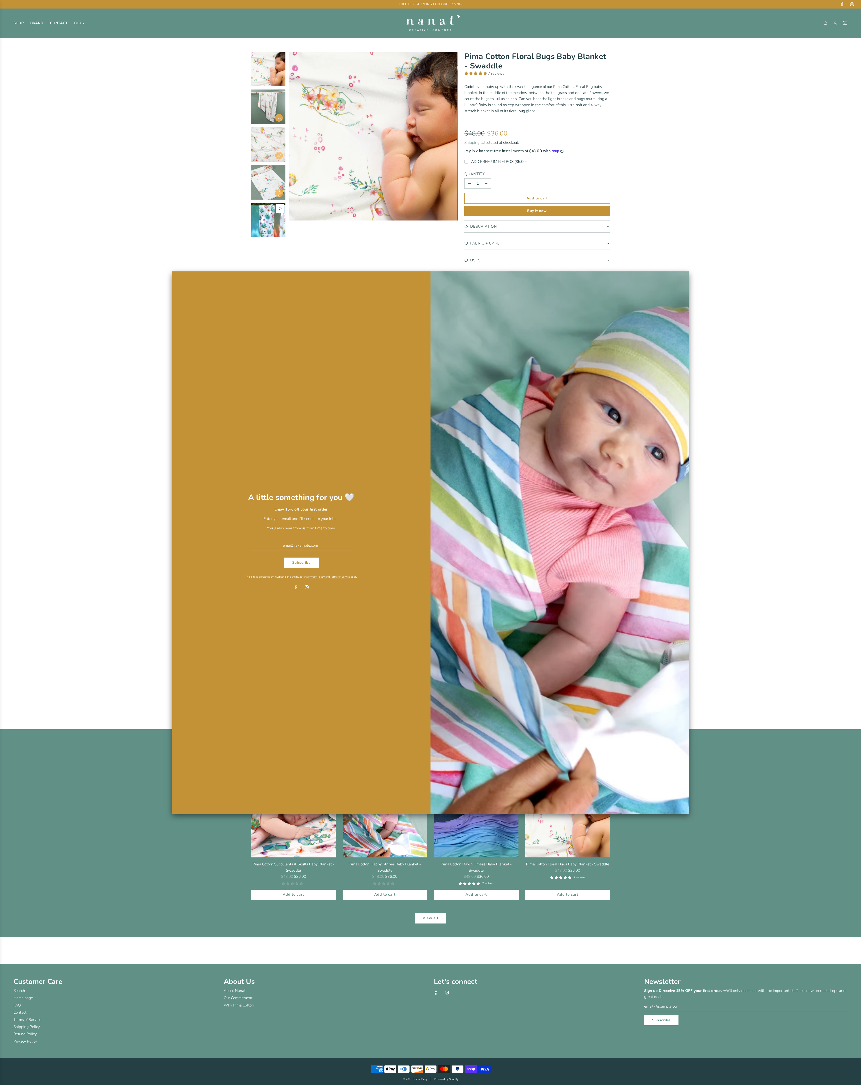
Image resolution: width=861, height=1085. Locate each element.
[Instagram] (307, 587)
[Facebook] (296, 587)
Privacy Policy (316, 577)
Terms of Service (340, 577)
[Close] (680, 279)
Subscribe (301, 562)
